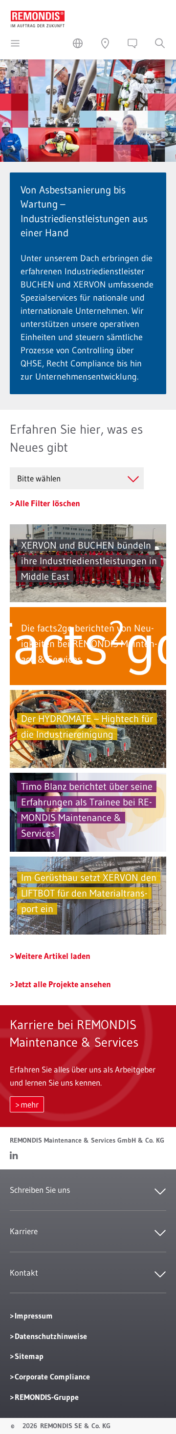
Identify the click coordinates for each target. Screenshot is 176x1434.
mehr (30, 1104)
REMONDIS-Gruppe (47, 1397)
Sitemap (29, 1356)
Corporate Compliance (52, 1376)
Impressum (34, 1315)
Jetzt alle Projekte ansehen (63, 984)
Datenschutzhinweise (51, 1336)
